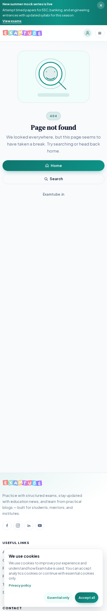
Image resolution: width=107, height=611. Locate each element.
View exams (11, 21)
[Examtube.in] (22, 483)
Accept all (87, 597)
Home (56, 165)
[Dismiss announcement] (101, 5)
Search (56, 178)
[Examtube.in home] (22, 33)
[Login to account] (87, 33)
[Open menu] (100, 33)
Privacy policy (20, 585)
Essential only (58, 597)
